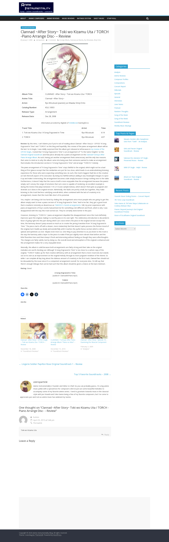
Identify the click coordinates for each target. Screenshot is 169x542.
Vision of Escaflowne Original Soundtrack (129, 215)
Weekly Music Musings (122, 126)
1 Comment (52, 40)
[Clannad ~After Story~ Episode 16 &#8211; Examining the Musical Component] (94, 331)
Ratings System (84, 18)
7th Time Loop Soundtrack (124, 200)
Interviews (118, 101)
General (117, 97)
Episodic (117, 94)
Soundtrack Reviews (28, 28)
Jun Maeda (79, 40)
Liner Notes (118, 104)
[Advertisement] (131, 38)
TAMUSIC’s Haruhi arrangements (68, 205)
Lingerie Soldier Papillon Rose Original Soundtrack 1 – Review (50, 364)
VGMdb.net (73, 123)
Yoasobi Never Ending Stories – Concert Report (132, 196)
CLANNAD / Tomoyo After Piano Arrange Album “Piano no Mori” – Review (63, 342)
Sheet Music (99, 18)
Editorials (117, 90)
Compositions (119, 83)
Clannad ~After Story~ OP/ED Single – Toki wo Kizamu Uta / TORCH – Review (34, 342)
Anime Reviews (53, 18)
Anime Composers (36, 18)
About (23, 18)
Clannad (73, 40)
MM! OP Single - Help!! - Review (135, 167)
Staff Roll (111, 18)
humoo (36, 417)
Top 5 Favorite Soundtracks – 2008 (92, 374)
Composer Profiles (121, 79)
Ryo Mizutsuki (88, 40)
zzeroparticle (40, 40)
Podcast (117, 108)
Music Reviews (68, 18)
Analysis (117, 72)
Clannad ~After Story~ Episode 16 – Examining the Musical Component (94, 341)
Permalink (37, 423)
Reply (106, 434)
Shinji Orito (97, 40)
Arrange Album (64, 40)
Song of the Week (121, 115)
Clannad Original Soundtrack (31, 154)
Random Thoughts (121, 111)
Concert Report (120, 86)
